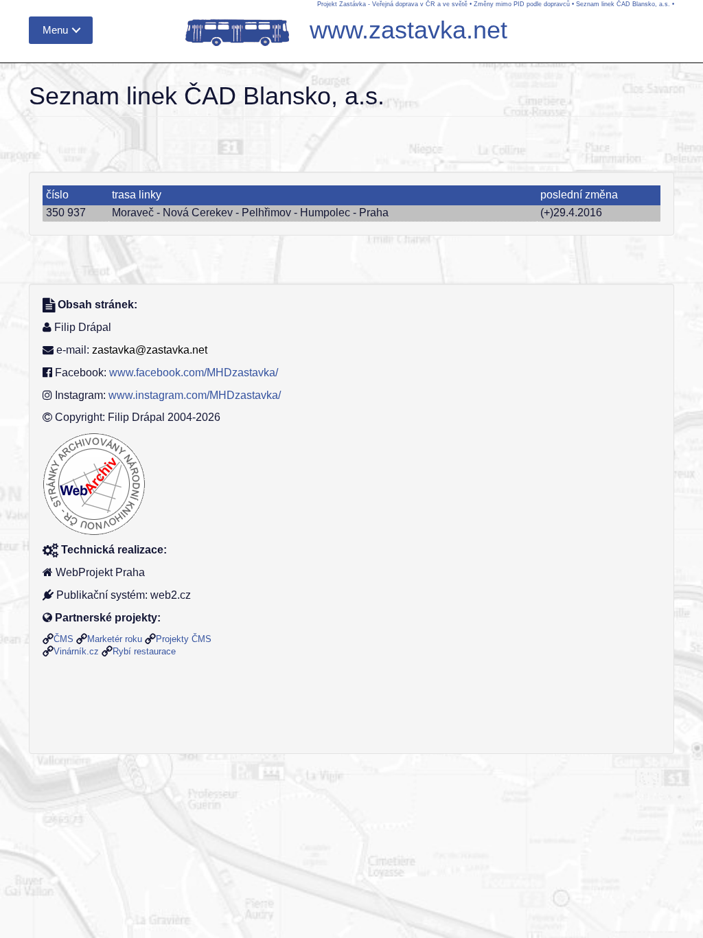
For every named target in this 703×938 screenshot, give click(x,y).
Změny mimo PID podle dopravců (522, 4)
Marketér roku (114, 639)
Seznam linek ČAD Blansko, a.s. (623, 4)
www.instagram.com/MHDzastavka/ (194, 395)
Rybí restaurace (144, 651)
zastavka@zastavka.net (149, 350)
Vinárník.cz (76, 651)
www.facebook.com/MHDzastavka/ (193, 372)
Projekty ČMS (183, 639)
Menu (55, 30)
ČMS (63, 639)
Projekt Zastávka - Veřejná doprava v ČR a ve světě (392, 4)
